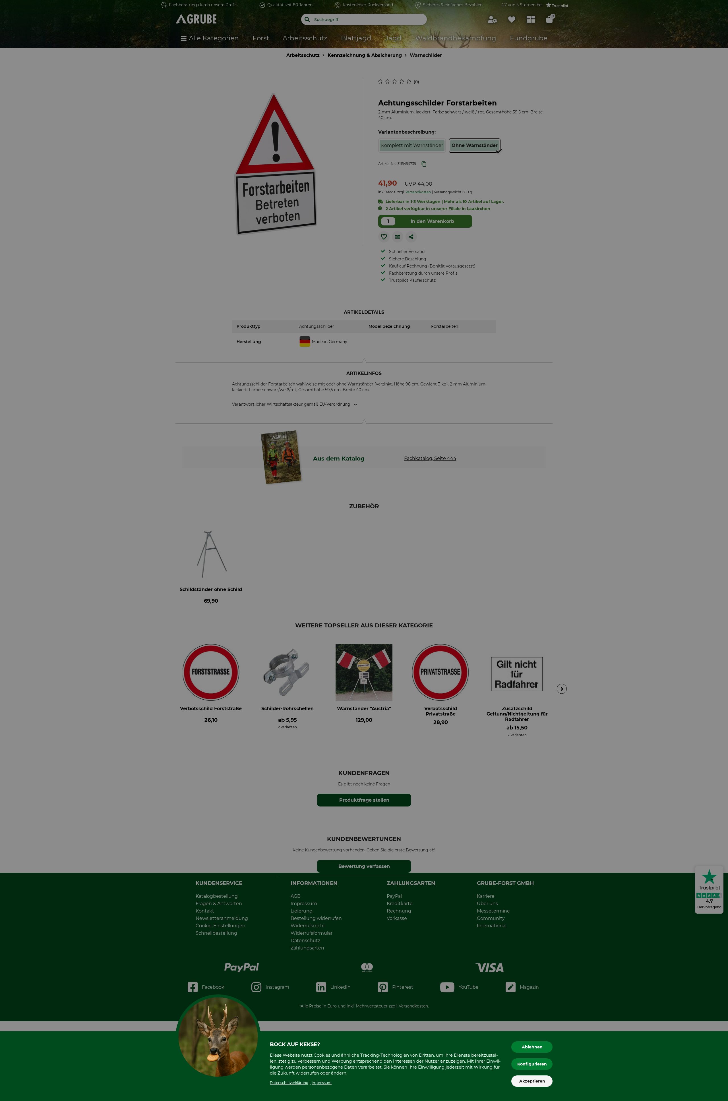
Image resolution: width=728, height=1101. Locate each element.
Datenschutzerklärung (289, 1083)
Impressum (322, 1083)
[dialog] (364, 550)
